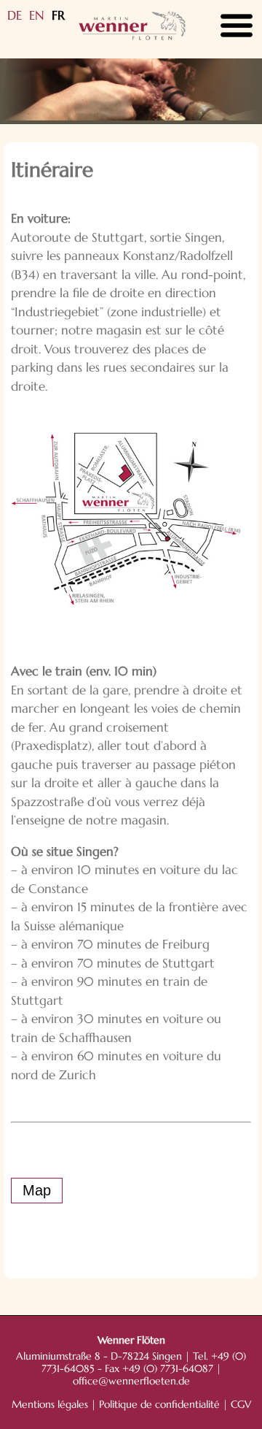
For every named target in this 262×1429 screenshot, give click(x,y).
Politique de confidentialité (159, 1404)
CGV (241, 1404)
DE (14, 15)
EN (36, 15)
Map (37, 1190)
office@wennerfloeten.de (131, 1381)
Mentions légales (50, 1404)
